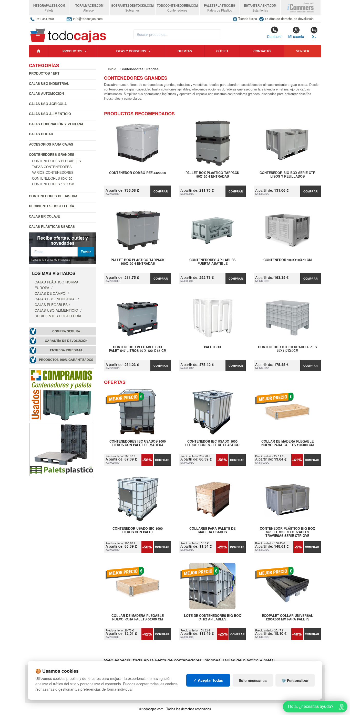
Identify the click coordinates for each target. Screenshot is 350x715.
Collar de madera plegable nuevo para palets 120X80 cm (287, 443)
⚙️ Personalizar (295, 680)
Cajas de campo (51, 293)
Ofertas (185, 51)
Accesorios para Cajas (51, 144)
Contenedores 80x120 (52, 178)
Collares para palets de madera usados (212, 530)
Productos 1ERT (44, 73)
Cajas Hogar (41, 133)
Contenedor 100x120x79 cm (287, 260)
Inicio (112, 68)
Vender (302, 51)
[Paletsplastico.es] (61, 449)
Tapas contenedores (52, 166)
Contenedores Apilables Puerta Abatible (212, 262)
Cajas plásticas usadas (52, 226)
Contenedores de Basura (53, 195)
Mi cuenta (296, 36)
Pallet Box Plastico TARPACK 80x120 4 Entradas (212, 175)
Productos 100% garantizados (66, 359)
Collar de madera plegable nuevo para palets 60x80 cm (137, 617)
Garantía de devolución (66, 341)
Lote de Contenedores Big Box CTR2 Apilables (212, 617)
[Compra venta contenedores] (61, 394)
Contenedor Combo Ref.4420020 (137, 173)
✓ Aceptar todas (208, 680)
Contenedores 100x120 (53, 183)
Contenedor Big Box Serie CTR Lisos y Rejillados (287, 175)
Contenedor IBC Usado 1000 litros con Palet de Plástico (212, 443)
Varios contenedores (53, 172)
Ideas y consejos (131, 51)
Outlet (222, 51)
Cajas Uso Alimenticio (50, 113)
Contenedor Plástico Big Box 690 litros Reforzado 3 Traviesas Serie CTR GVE (287, 532)
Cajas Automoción (46, 93)
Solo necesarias (253, 680)
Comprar (160, 191)
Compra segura (66, 331)
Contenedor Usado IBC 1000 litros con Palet (137, 530)
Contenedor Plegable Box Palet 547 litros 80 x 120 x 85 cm (137, 349)
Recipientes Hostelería (51, 205)
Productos (72, 51)
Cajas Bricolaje (44, 216)
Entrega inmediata (66, 350)
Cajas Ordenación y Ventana (56, 123)
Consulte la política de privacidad (50, 259)
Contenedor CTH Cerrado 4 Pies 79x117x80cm (287, 349)
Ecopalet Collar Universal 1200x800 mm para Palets (287, 617)
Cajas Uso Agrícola (48, 103)
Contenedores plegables (56, 160)
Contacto (274, 36)
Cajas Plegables (51, 304)
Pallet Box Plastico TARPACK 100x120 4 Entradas (137, 262)
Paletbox (212, 347)
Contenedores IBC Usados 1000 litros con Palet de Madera (137, 443)
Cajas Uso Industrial (49, 83)
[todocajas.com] (68, 33)
